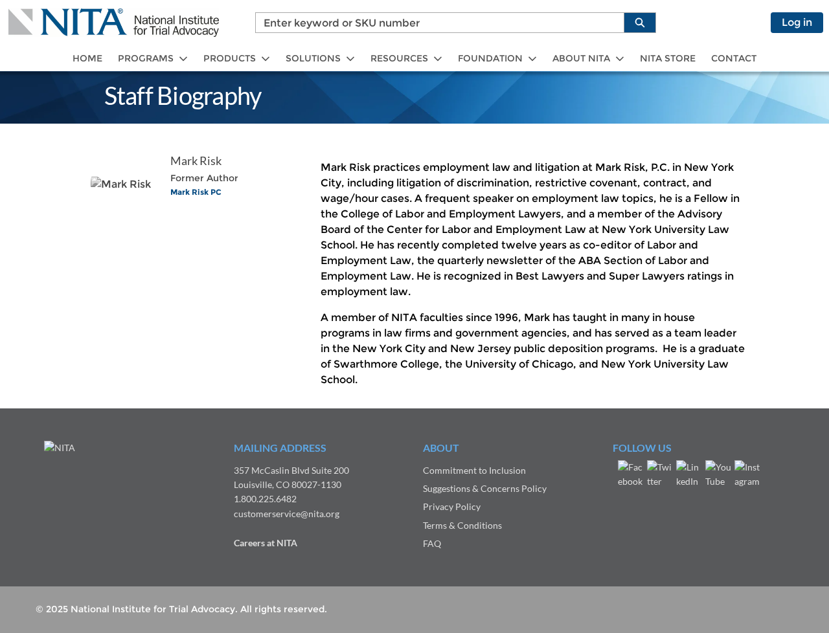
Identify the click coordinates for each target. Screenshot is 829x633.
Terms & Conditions (462, 525)
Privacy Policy (452, 506)
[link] (87, 58)
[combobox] (434, 22)
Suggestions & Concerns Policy (485, 488)
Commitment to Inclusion (474, 470)
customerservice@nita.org (286, 513)
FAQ (432, 543)
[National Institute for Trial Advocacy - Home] (113, 22)
